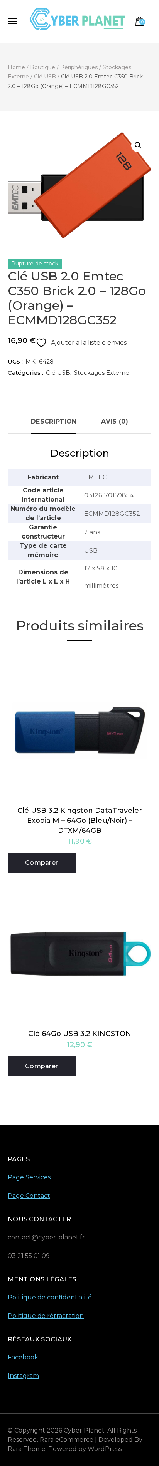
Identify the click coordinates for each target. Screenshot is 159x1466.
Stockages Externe (101, 372)
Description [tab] (53, 421)
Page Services (29, 1177)
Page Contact (29, 1195)
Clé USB (58, 372)
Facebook (23, 1357)
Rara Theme (27, 1449)
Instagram (23, 1375)
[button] (138, 145)
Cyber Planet (84, 1430)
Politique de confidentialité (50, 1297)
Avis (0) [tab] (114, 421)
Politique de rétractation (46, 1315)
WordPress (105, 1449)
